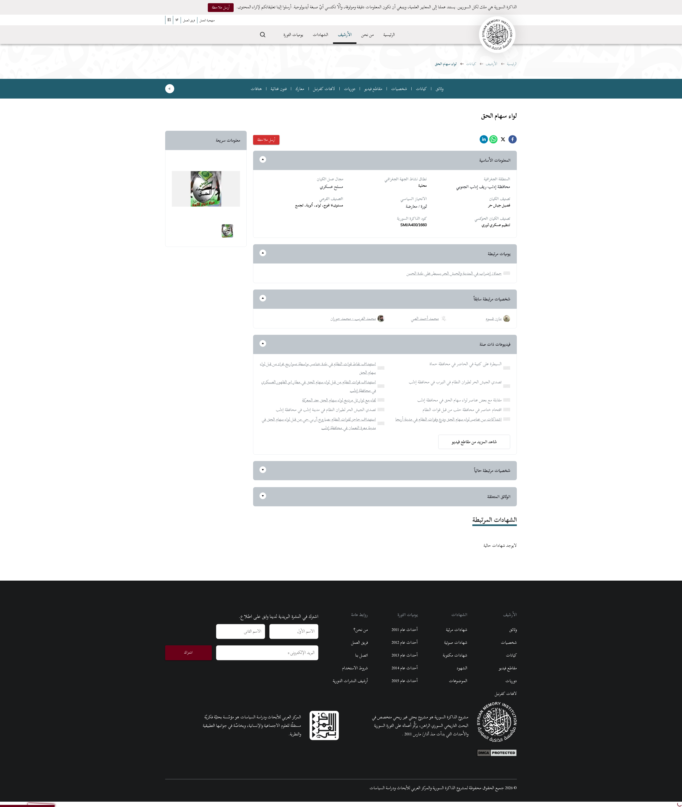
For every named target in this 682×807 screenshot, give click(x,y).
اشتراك (188, 652)
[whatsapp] (493, 140)
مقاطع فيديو (373, 88)
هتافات (256, 88)
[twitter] (503, 140)
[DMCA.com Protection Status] (497, 751)
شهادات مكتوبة (455, 655)
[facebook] (512, 140)
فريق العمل (359, 642)
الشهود (462, 668)
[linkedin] (484, 140)
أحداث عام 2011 (405, 629)
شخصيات (399, 88)
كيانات (471, 64)
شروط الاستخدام (355, 668)
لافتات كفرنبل (324, 88)
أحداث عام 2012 (405, 642)
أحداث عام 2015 (405, 680)
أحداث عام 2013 (405, 655)
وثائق (439, 88)
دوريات (349, 88)
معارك (299, 88)
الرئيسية (389, 34)
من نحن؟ (361, 629)
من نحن (367, 34)
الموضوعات (458, 680)
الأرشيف (345, 34)
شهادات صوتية (455, 642)
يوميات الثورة (293, 34)
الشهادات (320, 34)
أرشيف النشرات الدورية (350, 680)
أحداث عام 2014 (405, 668)
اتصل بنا (361, 655)
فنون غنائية (279, 88)
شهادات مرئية (456, 629)
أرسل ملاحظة (221, 7)
